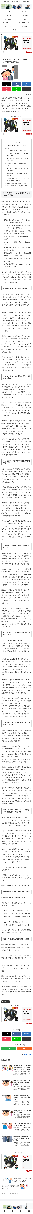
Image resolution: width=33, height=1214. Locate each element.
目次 (14, 142)
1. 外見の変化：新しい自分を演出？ (17, 151)
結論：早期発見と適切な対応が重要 (17, 186)
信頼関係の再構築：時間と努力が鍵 (17, 183)
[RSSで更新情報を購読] (24, 1048)
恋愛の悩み (6, 1001)
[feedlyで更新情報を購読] (8, 1048)
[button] (26, 89)
